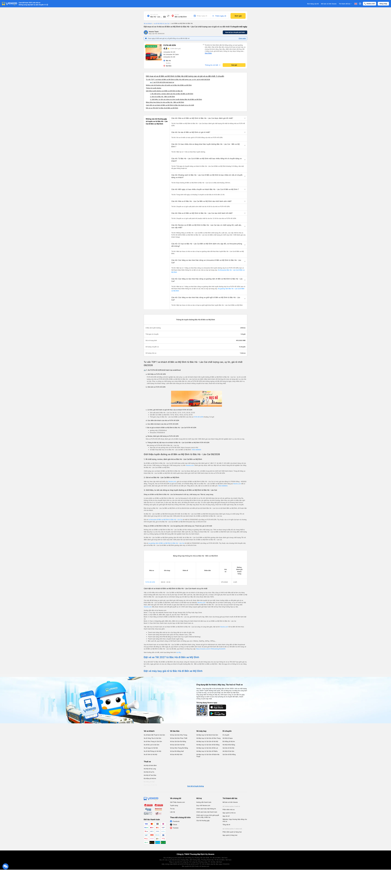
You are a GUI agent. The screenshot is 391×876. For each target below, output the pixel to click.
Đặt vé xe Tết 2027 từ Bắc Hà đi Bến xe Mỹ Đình (162, 108)
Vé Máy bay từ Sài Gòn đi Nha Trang (208, 738)
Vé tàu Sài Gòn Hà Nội (177, 745)
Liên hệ (172, 812)
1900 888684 (196, 449)
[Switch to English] (355, 4)
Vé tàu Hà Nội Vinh (176, 754)
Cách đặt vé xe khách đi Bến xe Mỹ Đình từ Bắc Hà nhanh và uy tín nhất (170, 105)
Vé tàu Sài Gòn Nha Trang (178, 735)
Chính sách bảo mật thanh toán (206, 812)
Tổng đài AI (226, 824)
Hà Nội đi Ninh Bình (150, 765)
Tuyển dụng (174, 805)
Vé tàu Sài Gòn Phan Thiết (178, 738)
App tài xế (226, 816)
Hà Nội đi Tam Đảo (150, 775)
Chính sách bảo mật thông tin (206, 809)
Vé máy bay (201, 731)
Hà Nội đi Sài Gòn (228, 751)
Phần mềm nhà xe (228, 809)
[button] (208, 118)
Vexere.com (190, 465)
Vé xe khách (148, 23)
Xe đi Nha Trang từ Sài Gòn (153, 741)
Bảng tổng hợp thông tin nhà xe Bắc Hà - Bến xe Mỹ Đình (165, 102)
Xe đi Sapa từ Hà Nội (151, 748)
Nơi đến (177, 14)
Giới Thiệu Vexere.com (177, 802)
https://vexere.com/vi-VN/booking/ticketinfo (210, 649)
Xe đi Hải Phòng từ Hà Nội (152, 751)
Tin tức (172, 809)
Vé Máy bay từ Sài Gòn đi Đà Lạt (207, 748)
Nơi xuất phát (154, 14)
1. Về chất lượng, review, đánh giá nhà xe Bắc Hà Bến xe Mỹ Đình (171, 94)
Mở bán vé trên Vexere (328, 4)
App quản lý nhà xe (229, 813)
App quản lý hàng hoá (230, 835)
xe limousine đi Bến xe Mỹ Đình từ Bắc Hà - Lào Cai (165, 519)
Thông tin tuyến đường (153, 88)
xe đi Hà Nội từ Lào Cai (161, 23)
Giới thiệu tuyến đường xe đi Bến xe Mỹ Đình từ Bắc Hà (164, 91)
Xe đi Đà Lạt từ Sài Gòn (151, 745)
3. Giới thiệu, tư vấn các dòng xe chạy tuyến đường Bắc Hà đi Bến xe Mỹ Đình (176, 99)
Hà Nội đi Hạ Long (150, 769)
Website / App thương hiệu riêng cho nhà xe (235, 820)
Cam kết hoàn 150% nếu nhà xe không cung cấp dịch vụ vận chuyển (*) (32, 3)
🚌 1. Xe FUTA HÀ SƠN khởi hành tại (162, 82)
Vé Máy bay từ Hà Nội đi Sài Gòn (207, 735)
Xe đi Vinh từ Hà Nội (150, 754)
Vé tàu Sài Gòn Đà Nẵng (178, 741)
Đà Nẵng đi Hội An (229, 741)
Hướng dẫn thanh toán (203, 802)
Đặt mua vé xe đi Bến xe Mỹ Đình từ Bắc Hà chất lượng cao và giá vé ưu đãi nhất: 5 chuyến (185, 76)
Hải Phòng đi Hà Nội (150, 785)
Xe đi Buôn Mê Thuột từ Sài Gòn (154, 735)
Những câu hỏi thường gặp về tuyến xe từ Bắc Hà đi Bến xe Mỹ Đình (169, 85)
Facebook (176, 821)
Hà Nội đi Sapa (228, 738)
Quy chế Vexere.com (203, 805)
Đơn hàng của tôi (313, 4)
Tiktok (175, 824)
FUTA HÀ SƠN (198, 417)
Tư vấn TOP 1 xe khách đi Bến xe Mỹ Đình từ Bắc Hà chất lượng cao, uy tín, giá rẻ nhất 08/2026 (178, 79)
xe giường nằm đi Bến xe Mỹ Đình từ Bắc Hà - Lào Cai (166, 543)
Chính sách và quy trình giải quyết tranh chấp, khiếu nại (207, 816)
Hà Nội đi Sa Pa (149, 772)
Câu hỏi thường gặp (203, 820)
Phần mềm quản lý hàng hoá (232, 832)
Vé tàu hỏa (174, 731)
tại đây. (178, 652)
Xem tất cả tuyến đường (195, 786)
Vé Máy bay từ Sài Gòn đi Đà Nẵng (207, 745)
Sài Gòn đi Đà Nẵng (229, 754)
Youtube (175, 828)
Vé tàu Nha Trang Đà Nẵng (179, 748)
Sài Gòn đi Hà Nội (228, 748)
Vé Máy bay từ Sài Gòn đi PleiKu (207, 751)
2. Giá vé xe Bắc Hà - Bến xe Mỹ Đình (162, 96)
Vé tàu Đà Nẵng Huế (177, 751)
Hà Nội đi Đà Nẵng (229, 745)
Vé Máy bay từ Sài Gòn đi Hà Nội (207, 741)
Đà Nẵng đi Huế (149, 782)
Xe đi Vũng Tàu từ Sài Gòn (152, 738)
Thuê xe (147, 761)
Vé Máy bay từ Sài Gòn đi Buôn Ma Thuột (207, 755)
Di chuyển (227, 731)
